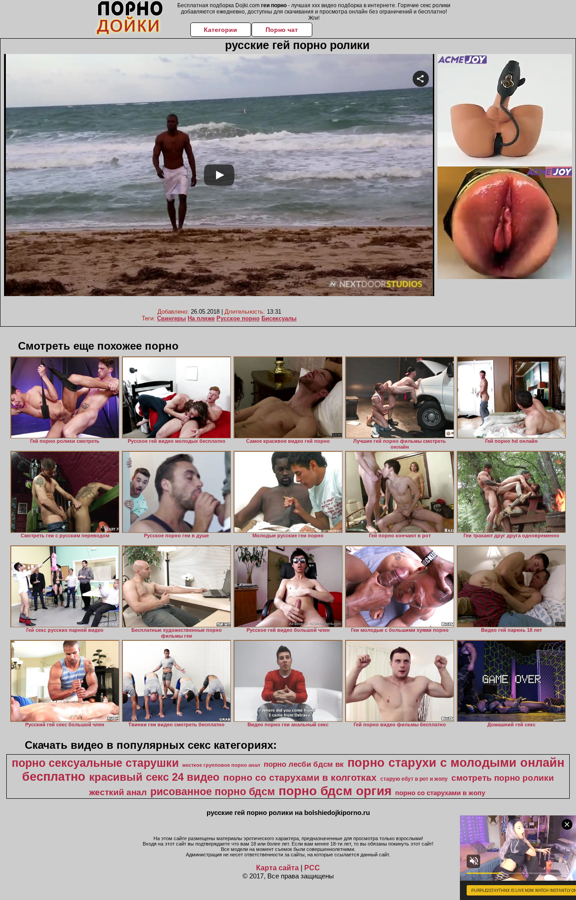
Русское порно (238, 318)
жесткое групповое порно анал (221, 765)
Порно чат (282, 29)
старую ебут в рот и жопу (414, 779)
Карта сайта (277, 868)
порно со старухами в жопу (440, 792)
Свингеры (171, 318)
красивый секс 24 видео (154, 777)
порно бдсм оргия (335, 791)
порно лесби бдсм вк (304, 764)
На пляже (201, 318)
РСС (312, 868)
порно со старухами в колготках (300, 777)
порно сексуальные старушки (95, 762)
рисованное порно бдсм (212, 791)
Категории (220, 29)
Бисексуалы (279, 318)
